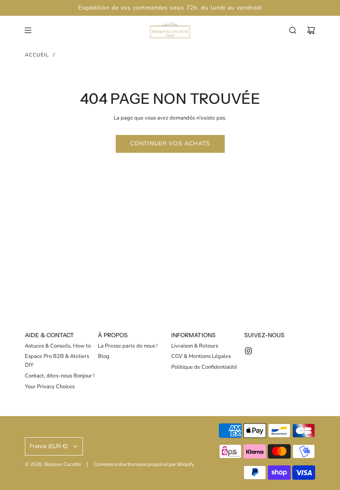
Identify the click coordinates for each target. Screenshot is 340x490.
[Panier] (311, 30)
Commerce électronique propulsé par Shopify (144, 464)
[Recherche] (293, 30)
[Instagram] (248, 351)
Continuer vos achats (170, 143)
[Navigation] (28, 30)
